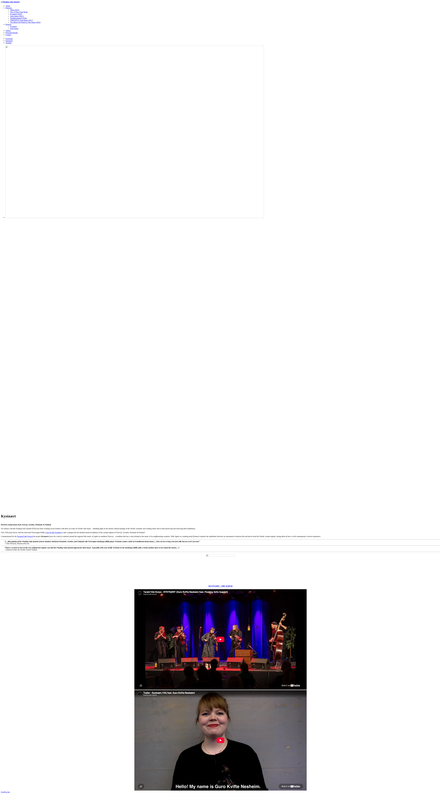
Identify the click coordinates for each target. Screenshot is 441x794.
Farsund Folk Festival (25, 536)
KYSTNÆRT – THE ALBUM (220, 586)
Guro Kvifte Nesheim (53, 532)
